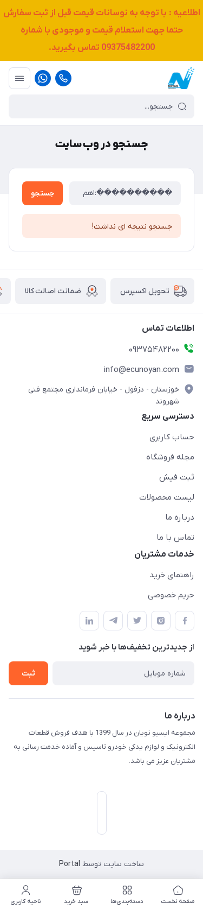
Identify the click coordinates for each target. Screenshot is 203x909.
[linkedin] (89, 620)
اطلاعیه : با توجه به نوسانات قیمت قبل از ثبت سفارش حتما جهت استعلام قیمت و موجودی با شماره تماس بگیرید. (101, 30)
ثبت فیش (176, 477)
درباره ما (179, 517)
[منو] (19, 78)
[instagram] (161, 620)
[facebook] (184, 620)
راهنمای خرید (171, 575)
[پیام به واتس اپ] (43, 78)
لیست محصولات (166, 497)
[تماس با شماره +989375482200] (63, 78)
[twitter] (137, 620)
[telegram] (113, 620)
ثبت (28, 673)
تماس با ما (175, 537)
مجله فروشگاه (170, 457)
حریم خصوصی (171, 595)
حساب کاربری (171, 437)
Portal (69, 864)
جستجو (42, 193)
